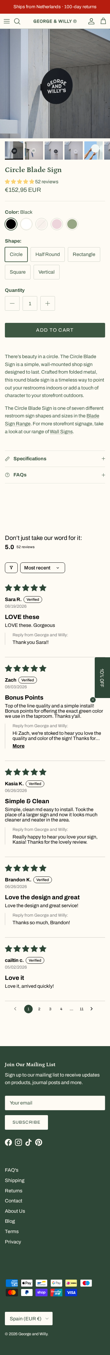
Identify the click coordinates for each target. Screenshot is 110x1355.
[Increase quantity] (47, 303)
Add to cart (55, 330)
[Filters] (11, 567)
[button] (20, 181)
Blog (10, 1221)
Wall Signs (61, 431)
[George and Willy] (55, 21)
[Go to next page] (93, 1009)
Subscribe (26, 1122)
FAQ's (11, 1170)
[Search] (20, 21)
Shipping (14, 1180)
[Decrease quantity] (12, 303)
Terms (12, 1231)
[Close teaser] (93, 700)
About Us (15, 1211)
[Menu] (6, 21)
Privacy (13, 1241)
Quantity (15, 290)
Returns (13, 1190)
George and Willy (32, 1334)
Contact (13, 1200)
